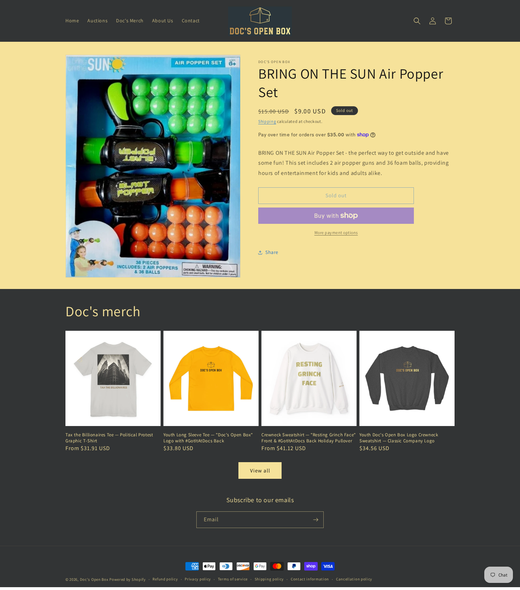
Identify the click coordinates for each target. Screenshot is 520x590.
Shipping (267, 121)
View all (260, 470)
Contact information (310, 579)
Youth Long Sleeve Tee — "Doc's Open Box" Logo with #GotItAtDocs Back (208, 438)
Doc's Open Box (94, 579)
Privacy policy (198, 579)
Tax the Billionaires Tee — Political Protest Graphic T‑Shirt (109, 438)
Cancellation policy (354, 579)
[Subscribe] (315, 519)
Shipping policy (269, 579)
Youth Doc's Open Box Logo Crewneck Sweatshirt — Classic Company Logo (398, 438)
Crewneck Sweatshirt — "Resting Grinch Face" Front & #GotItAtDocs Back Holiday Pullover (308, 438)
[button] (417, 21)
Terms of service (233, 579)
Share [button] (271, 252)
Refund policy (165, 579)
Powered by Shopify (127, 579)
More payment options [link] (336, 232)
